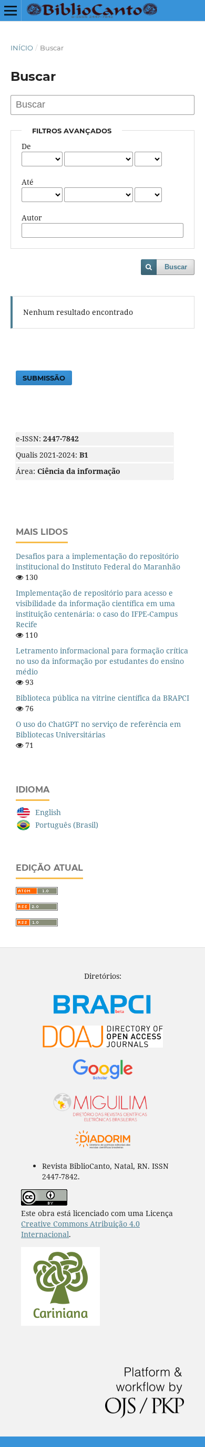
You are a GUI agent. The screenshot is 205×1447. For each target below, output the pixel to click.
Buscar (176, 267)
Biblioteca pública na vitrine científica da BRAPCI (102, 698)
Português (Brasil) (66, 825)
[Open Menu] (10, 10)
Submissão (44, 378)
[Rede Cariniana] (60, 1323)
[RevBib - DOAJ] (102, 1048)
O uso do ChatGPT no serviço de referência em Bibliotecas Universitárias (98, 729)
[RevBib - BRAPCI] (102, 1017)
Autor (32, 218)
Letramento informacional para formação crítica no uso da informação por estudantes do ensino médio (102, 661)
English (48, 812)
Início (22, 48)
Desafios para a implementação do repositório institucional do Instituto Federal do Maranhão (98, 561)
